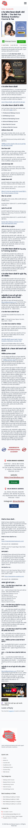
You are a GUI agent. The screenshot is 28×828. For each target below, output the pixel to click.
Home (3, 9)
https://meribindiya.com (14, 477)
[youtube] (14, 750)
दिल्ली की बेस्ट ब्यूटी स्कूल (10, 703)
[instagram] (8, 750)
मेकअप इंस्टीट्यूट (5, 705)
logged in (11, 711)
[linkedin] (11, 750)
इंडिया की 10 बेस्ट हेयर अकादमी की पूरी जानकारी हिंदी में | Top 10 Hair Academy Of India (14, 192)
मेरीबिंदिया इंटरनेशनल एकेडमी (9, 360)
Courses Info (9, 9)
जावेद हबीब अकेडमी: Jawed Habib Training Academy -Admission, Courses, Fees (11, 340)
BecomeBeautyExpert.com (8, 302)
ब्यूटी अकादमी (19, 703)
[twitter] (5, 750)
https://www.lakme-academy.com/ (14, 576)
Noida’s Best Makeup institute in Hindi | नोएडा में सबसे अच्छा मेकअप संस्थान (12, 222)
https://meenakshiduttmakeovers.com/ (12, 541)
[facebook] (2, 750)
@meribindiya (18, 501)
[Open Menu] (25, 3)
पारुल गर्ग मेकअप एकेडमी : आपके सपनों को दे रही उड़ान (13, 102)
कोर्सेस (11, 110)
